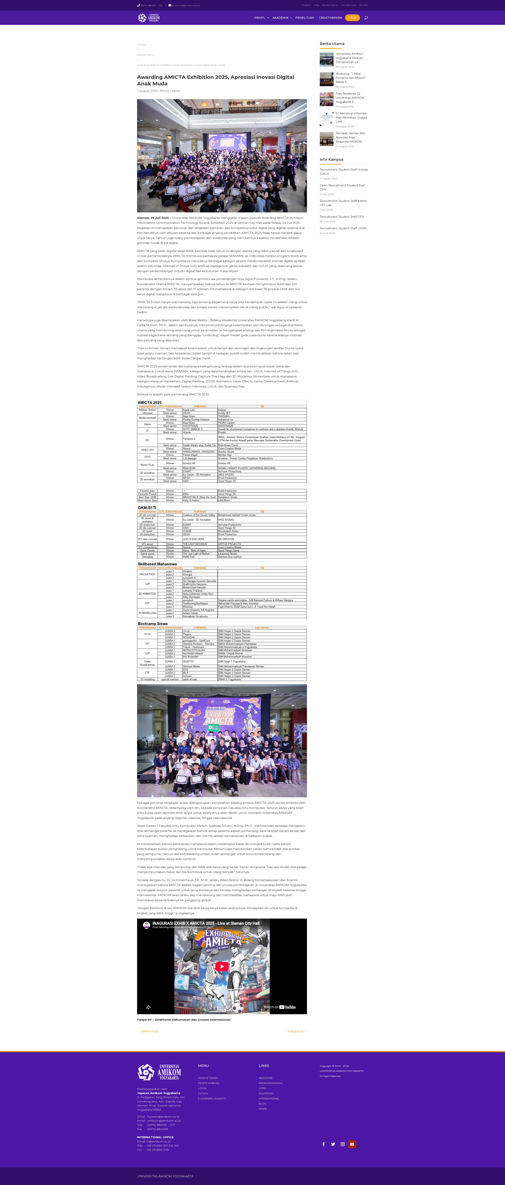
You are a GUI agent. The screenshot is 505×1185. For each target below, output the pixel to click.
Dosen (203, 1093)
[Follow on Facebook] (324, 1144)
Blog (263, 1103)
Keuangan (266, 1093)
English (306, 5)
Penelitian (304, 18)
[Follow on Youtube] (352, 1144)
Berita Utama (330, 5)
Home (141, 44)
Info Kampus (348, 5)
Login (202, 1088)
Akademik (280, 18)
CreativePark (330, 18)
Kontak (364, 5)
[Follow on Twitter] (333, 1144)
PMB (352, 18)
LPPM (262, 1088)
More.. (263, 1108)
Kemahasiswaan (270, 1083)
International (269, 1098)
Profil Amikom (208, 1083)
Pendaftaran (208, 1077)
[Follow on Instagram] (343, 1144)
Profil (260, 18)
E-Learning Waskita (212, 1098)
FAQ (316, 5)
